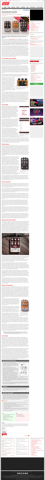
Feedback (32, 454)
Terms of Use (30, 471)
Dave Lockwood (5, 15)
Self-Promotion (33, 453)
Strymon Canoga (33, 70)
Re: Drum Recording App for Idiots (6, 443)
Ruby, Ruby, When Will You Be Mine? (9, 220)
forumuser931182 (4, 454)
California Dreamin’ (5, 144)
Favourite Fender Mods (6, 182)
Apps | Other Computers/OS (35, 446)
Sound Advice (33, 7)
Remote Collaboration (34, 452)
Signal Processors (11, 14)
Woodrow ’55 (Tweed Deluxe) (7, 285)
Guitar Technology (5, 14)
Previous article (5, 435)
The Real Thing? (5, 336)
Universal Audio (12, 39)
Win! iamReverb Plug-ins (33, 44)
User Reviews (33, 451)
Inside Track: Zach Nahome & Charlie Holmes (36, 80)
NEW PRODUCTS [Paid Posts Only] (36, 443)
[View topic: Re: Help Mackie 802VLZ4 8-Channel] (14, 453)
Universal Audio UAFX (33, 38)
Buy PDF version (4, 434)
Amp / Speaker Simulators (18, 14)
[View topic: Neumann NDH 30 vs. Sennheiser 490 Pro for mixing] (28, 454)
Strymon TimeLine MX (33, 69)
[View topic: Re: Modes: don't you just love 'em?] (14, 446)
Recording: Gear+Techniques (4, 445)
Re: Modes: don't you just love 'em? (6, 446)
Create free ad (36, 61)
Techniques (23, 7)
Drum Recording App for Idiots (20, 444)
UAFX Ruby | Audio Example (8, 393)
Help (23, 471)
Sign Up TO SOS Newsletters (36, 84)
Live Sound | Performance (35, 447)
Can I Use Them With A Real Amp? (9, 361)
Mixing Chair (17, 451)
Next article (26, 435)
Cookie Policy (20, 471)
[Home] (5, 3)
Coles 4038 (17, 443)
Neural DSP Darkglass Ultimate (35, 64)
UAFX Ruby (32, 34)
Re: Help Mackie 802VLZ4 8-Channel (6, 453)
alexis (2, 447)
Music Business (40, 7)
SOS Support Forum (34, 455)
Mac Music (32, 445)
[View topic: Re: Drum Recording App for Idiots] (14, 443)
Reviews (17, 7)
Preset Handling (5, 104)
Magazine (13, 7)
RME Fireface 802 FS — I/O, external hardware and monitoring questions (22, 446)
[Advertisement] (36, 91)
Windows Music (33, 444)
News (5, 7)
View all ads (32, 61)
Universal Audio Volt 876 (34, 79)
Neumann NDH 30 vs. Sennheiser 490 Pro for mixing (22, 454)
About (13, 471)
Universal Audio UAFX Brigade (34, 39)
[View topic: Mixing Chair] (28, 451)
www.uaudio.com (4, 430)
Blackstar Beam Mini (33, 67)
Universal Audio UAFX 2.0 (34, 74)
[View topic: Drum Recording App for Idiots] (28, 444)
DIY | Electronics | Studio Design (36, 448)
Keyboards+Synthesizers (34, 441)
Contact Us (16, 471)
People (27, 7)
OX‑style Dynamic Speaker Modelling (9, 58)
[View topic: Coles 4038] (28, 443)
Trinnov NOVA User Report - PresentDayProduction (35, 125)
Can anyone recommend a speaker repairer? (22, 441)
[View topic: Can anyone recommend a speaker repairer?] (28, 441)
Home (3, 7)
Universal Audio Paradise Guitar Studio (36, 77)
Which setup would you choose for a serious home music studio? (22, 449)
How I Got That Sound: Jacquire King (35, 76)
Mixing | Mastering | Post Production (36, 440)
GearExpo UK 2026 (32, 116)
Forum (9, 7)
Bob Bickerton (3, 451)
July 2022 (28, 15)
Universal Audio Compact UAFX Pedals (36, 37)
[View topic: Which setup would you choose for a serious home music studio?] (28, 449)
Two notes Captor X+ (33, 66)
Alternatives (5, 386)
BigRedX (3, 444)
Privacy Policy (26, 471)
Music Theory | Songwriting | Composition (6, 448)
